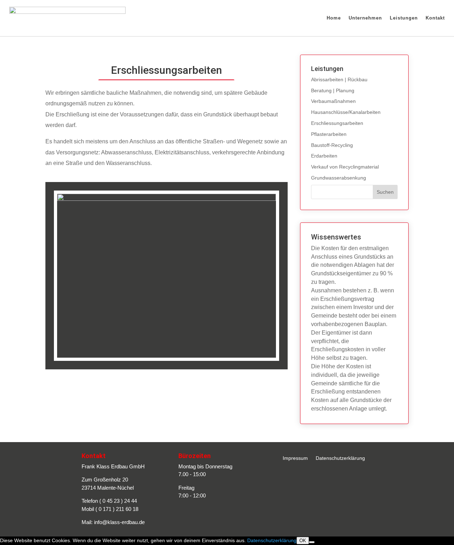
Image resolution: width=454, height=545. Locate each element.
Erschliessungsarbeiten (337, 123)
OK (302, 540)
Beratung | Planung (332, 90)
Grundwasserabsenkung (338, 178)
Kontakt (435, 18)
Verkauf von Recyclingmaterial (345, 167)
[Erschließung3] (166, 199)
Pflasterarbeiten (329, 134)
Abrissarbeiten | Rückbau (339, 79)
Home (334, 18)
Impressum (295, 458)
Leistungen (404, 18)
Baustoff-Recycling (332, 145)
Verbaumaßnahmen (333, 101)
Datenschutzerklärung (340, 458)
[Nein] (312, 542)
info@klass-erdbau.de (119, 522)
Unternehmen (365, 18)
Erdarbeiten (324, 156)
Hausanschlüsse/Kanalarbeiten (346, 112)
